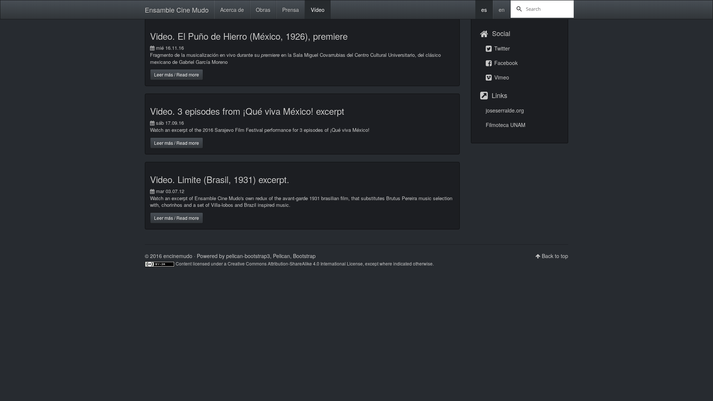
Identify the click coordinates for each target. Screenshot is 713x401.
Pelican (281, 256)
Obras (263, 9)
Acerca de (232, 9)
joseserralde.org (505, 110)
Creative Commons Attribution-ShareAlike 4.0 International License (295, 263)
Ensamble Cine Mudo (177, 9)
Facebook (505, 62)
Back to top (555, 256)
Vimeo (501, 77)
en (502, 9)
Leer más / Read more (176, 74)
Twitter (501, 48)
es (484, 9)
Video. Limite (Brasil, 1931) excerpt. (219, 179)
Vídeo (318, 9)
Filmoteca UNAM (505, 124)
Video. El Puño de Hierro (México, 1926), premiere (249, 35)
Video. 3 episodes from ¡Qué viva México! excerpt (247, 110)
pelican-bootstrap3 (248, 256)
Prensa (290, 9)
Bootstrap (304, 256)
